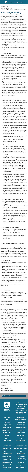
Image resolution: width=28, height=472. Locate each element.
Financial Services (21, 445)
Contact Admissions (21, 440)
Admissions (20, 417)
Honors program (7, 459)
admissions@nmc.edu (21, 410)
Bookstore (7, 422)
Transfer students (21, 437)
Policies (8, 4)
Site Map (7, 437)
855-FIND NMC (21, 408)
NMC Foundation (7, 433)
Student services (7, 465)
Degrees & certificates (7, 454)
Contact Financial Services (21, 468)
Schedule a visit (20, 435)
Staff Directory (7, 438)
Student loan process (21, 464)
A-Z (7, 419)
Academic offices (7, 448)
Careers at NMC (7, 424)
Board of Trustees (7, 420)
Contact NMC (7, 442)
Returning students (20, 433)
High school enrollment (21, 425)
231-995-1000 (21, 406)
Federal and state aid (21, 450)
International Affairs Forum (7, 429)
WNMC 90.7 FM (7, 440)
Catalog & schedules (7, 450)
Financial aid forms (20, 451)
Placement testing (21, 432)
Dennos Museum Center (7, 425)
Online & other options (7, 462)
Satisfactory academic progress (21, 460)
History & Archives (7, 427)
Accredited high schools (20, 419)
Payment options (21, 458)
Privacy (7, 435)
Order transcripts (21, 456)
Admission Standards (21, 420)
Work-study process (21, 467)
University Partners (7, 468)
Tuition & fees (21, 438)
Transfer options (7, 467)
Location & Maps (7, 432)
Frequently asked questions (20, 448)
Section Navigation (6, 395)
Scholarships (21, 462)
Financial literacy (21, 453)
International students (20, 427)
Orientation (21, 430)
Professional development (7, 464)
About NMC (3, 4)
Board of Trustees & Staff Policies (18, 4)
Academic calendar (7, 446)
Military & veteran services (21, 429)
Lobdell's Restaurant (7, 430)
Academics (7, 445)
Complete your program (7, 451)
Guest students (21, 424)
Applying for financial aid (21, 446)
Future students (21, 422)
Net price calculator (20, 454)
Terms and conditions (21, 465)
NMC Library (7, 460)
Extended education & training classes (7, 457)
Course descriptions (7, 453)
